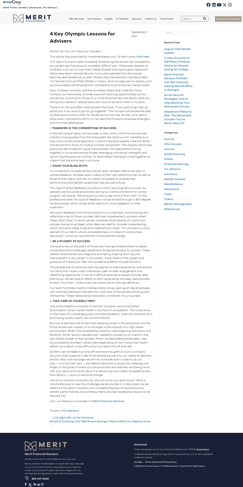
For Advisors (71, 410)
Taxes (168, 194)
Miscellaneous (173, 184)
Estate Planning (174, 154)
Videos (168, 199)
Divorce (169, 149)
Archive (169, 139)
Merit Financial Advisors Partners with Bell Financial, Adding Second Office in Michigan (178, 82)
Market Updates (174, 179)
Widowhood (172, 209)
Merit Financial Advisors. (109, 401)
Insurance (170, 174)
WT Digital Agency (197, 466)
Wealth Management (178, 204)
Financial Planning (176, 164)
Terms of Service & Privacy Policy (161, 462)
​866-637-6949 (40, 478)
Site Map (138, 462)
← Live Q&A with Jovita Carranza (72, 417)
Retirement (171, 189)
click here (142, 56)
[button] (209, 5)
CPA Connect (173, 144)
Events (168, 159)
